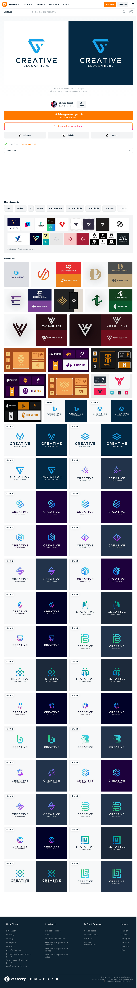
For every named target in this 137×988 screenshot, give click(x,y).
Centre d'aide (88, 929)
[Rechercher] (122, 11)
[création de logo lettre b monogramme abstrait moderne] (100, 875)
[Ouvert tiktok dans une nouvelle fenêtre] (48, 978)
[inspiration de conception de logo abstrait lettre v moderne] (35, 439)
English (123, 929)
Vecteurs (13, 4)
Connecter (121, 4)
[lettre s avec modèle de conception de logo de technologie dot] (100, 607)
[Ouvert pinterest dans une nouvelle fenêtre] (44, 978)
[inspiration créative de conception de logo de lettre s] (35, 808)
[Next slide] (126, 207)
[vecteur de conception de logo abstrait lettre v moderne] (100, 439)
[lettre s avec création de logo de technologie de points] (35, 775)
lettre (40, 207)
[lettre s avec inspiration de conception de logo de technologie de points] (100, 674)
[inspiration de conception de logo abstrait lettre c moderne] (35, 607)
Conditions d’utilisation (98, 978)
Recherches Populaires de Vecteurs (55, 942)
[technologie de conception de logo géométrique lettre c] (35, 707)
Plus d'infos (11, 149)
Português (124, 937)
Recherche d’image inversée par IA (14, 954)
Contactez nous (89, 933)
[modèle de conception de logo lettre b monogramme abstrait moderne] (100, 808)
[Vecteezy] (4, 4)
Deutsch (123, 941)
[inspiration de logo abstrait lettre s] (35, 573)
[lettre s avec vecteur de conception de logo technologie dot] (35, 674)
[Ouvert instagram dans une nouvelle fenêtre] (36, 978)
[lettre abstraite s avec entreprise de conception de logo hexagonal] (100, 573)
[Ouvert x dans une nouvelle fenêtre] (53, 978)
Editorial (53, 4)
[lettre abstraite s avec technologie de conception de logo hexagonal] (35, 506)
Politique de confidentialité (120, 978)
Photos (27, 4)
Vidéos (40, 4)
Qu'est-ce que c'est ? (28, 143)
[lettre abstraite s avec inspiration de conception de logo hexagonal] (35, 539)
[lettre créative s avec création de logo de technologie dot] (100, 472)
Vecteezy (10, 933)
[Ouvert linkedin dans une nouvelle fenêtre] (40, 978)
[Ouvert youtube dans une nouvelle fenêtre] (57, 978)
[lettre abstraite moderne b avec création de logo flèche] (35, 741)
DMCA (47, 933)
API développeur (13, 949)
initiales (20, 207)
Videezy (9, 937)
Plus (65, 4)
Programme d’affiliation (54, 937)
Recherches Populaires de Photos (55, 948)
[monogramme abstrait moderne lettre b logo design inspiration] (100, 640)
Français (123, 945)
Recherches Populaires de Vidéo (55, 954)
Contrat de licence (52, 929)
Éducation (10, 945)
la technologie (75, 207)
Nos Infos (86, 937)
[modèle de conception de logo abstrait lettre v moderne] (65, 410)
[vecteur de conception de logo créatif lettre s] (100, 539)
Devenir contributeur (88, 942)
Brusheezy (10, 929)
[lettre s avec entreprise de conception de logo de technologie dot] (35, 875)
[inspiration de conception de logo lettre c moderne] (35, 842)
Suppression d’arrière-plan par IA (18, 960)
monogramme (55, 207)
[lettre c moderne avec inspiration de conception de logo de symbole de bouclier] (35, 640)
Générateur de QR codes (17, 965)
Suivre (80, 105)
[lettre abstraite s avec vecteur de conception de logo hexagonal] (100, 775)
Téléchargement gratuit (67, 114)
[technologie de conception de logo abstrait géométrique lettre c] (100, 707)
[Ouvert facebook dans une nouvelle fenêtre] (31, 978)
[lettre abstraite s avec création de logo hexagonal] (100, 506)
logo (8, 207)
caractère (109, 207)
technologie (93, 207)
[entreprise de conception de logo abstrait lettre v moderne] (35, 472)
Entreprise (10, 941)
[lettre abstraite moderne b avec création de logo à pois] (100, 741)
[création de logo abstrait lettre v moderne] (16, 273)
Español (123, 933)
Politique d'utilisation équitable (116, 980)
